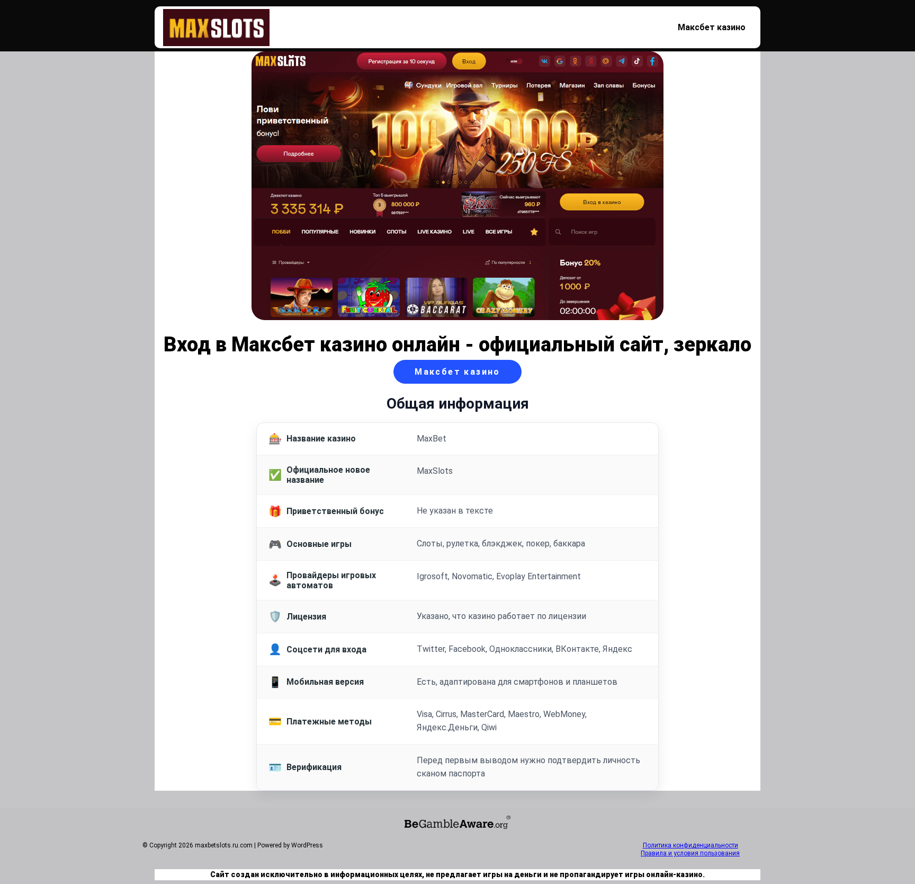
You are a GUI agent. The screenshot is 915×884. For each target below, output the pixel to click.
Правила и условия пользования (690, 853)
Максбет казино (712, 27)
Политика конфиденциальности (690, 845)
